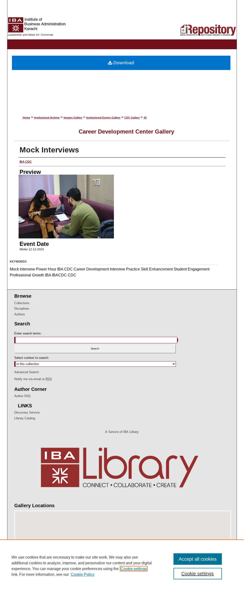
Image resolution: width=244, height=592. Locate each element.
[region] (122, 565)
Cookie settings (134, 569)
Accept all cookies (198, 559)
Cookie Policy (82, 574)
